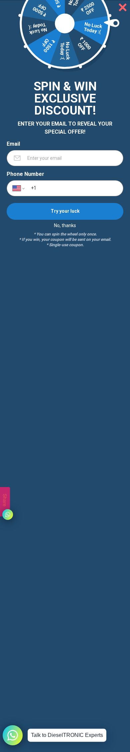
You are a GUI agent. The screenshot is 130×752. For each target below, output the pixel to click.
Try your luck (65, 211)
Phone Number (25, 174)
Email (13, 144)
